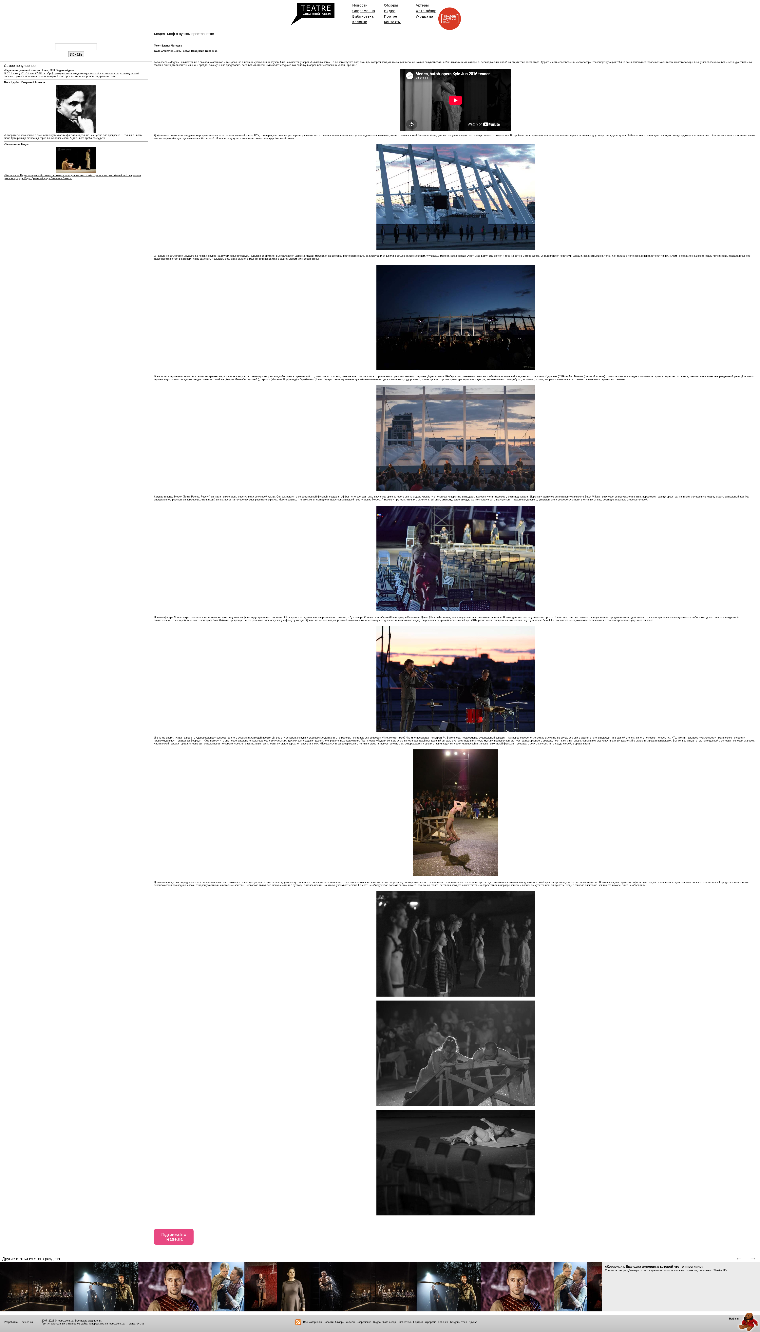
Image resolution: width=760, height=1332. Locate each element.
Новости (360, 5)
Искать (76, 54)
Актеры (422, 5)
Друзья (473, 1322)
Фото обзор (426, 11)
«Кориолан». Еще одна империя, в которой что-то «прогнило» (654, 1266)
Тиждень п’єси (458, 1322)
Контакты (392, 22)
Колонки (359, 22)
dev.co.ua (27, 1322)
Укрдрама (424, 16)
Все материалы (312, 1322)
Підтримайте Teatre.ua (173, 1236)
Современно (363, 11)
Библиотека (363, 16)
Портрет (391, 16)
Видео (389, 11)
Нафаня (734, 1318)
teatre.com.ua (65, 1320)
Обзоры (391, 5)
